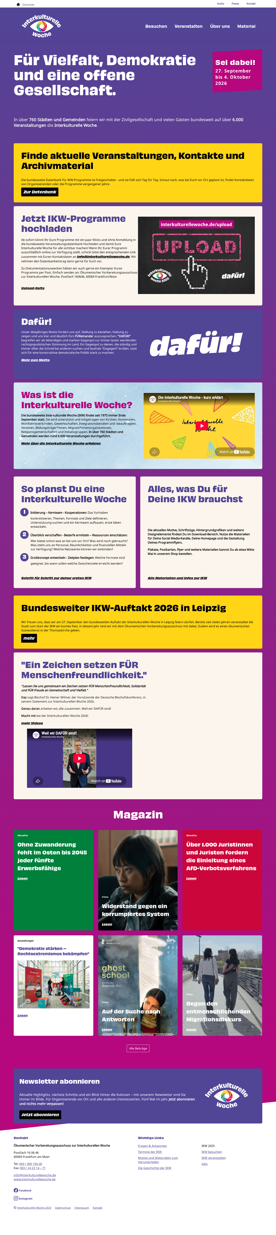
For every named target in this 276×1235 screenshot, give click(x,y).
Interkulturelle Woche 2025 (34, 1207)
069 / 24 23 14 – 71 (33, 1168)
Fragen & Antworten (152, 1146)
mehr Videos (32, 723)
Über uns (220, 26)
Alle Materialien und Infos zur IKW (177, 578)
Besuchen (156, 26)
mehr (29, 638)
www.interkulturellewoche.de (35, 1179)
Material (246, 26)
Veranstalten (189, 26)
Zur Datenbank (39, 192)
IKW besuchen (212, 1152)
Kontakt (97, 1207)
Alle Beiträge (138, 1048)
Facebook (25, 1190)
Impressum (82, 1207)
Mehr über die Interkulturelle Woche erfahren (61, 443)
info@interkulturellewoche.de (103, 256)
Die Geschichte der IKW (154, 1168)
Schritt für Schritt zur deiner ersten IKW (56, 578)
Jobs (205, 1164)
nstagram (26, 1198)
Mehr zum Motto (35, 360)
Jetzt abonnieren (40, 1115)
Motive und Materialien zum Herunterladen (158, 1160)
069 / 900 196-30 (30, 1164)
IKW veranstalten (214, 1158)
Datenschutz (63, 1207)
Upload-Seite (32, 288)
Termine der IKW (150, 1152)
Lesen (22, 878)
